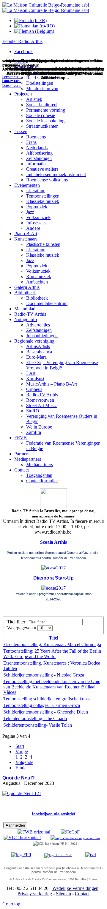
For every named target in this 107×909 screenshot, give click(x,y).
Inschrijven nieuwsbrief (53, 814)
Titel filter (17, 621)
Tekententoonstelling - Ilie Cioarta (35, 718)
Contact (82, 893)
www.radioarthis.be (52, 531)
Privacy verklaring (35, 893)
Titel (53, 637)
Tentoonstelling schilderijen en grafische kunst (46, 698)
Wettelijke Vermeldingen (75, 888)
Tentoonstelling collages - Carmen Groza (41, 705)
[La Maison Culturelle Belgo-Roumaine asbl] (45, 7)
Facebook (23, 51)
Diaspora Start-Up (53, 577)
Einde (20, 767)
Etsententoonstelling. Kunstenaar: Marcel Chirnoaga (52, 644)
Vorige (21, 751)
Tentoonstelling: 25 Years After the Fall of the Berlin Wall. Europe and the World (52, 653)
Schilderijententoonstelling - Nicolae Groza (43, 674)
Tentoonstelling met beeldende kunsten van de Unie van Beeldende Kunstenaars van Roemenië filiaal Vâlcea (51, 687)
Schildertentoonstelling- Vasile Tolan (37, 725)
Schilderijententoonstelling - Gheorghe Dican (45, 711)
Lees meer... (11, 86)
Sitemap (63, 893)
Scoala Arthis (53, 542)
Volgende (24, 762)
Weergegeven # (22, 627)
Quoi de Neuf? (18, 777)
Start (19, 746)
